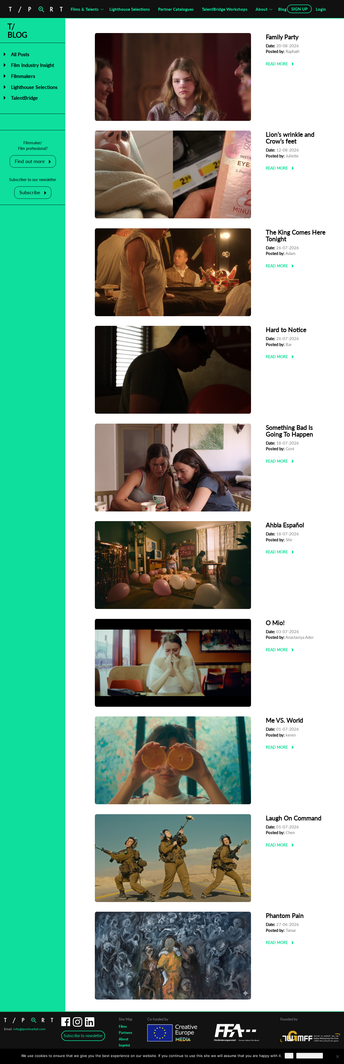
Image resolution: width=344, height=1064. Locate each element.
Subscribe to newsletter (83, 1035)
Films (123, 1026)
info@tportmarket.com (29, 1029)
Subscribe (29, 192)
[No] (337, 1056)
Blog (282, 9)
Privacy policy (309, 1056)
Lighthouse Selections (129, 9)
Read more (277, 64)
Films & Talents (85, 9)
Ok (289, 1056)
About (261, 9)
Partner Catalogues (176, 9)
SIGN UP (299, 8)
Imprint (124, 1045)
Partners (125, 1032)
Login (321, 9)
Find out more (30, 161)
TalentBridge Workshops (225, 9)
